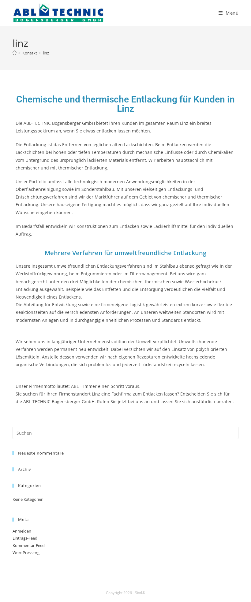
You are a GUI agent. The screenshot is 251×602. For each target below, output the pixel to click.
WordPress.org (26, 552)
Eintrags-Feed (25, 538)
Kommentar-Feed (29, 545)
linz (46, 53)
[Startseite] (15, 53)
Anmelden (22, 531)
